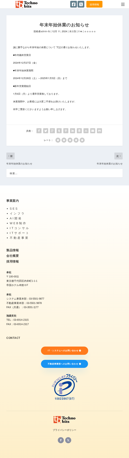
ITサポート (20, 233)
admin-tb (45, 31)
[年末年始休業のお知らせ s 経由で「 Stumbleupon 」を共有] (86, 130)
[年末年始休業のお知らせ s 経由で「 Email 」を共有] (92, 130)
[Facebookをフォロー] (61, 440)
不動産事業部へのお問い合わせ (63, 363)
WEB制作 (18, 223)
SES (14, 208)
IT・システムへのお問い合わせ (63, 350)
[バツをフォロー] (68, 440)
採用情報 (94, 4)
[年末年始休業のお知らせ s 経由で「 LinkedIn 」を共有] (72, 130)
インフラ (17, 213)
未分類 (72, 31)
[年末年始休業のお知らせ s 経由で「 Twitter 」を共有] (45, 130)
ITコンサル (20, 228)
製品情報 (12, 250)
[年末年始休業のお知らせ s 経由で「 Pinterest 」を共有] (65, 130)
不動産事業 (19, 237)
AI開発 (16, 218)
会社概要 (12, 255)
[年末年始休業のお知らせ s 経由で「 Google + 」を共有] (52, 130)
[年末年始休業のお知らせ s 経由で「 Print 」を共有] (99, 130)
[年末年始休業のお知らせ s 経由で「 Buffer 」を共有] (79, 130)
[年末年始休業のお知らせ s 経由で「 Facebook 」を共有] (39, 130)
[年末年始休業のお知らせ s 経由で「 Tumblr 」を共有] (59, 130)
